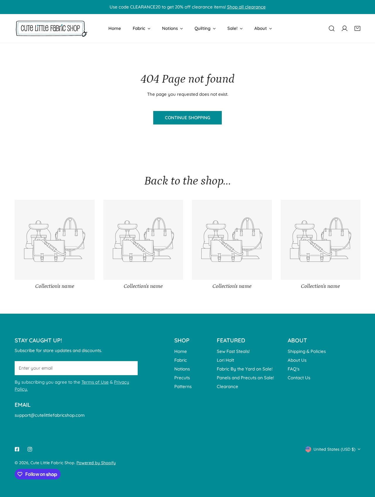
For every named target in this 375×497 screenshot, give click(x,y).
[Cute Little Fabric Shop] (51, 28)
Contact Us (299, 377)
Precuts (182, 377)
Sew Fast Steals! (233, 351)
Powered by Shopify (96, 462)
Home (180, 351)
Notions (182, 369)
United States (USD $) (334, 449)
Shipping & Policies (307, 351)
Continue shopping (187, 117)
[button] (357, 28)
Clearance (227, 386)
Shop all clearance (246, 7)
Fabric (180, 360)
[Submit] (130, 368)
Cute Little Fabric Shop (52, 462)
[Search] (331, 28)
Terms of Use (95, 382)
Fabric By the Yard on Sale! (244, 369)
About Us (297, 360)
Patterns (183, 386)
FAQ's (293, 369)
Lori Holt (225, 360)
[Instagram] (29, 449)
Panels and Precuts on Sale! (245, 377)
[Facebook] (17, 449)
